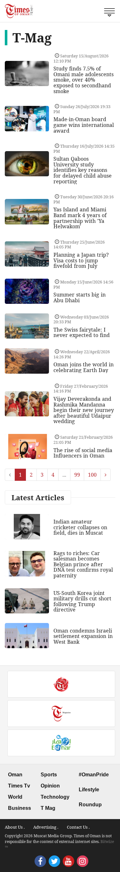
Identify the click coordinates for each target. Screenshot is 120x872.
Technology (55, 797)
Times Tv (19, 785)
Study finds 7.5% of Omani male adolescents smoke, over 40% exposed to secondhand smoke (83, 79)
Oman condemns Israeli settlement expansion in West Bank (83, 636)
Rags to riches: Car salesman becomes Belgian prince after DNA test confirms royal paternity (83, 564)
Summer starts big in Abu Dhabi (79, 297)
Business (19, 808)
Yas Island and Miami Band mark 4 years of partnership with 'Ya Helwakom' (80, 218)
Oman (15, 774)
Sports (49, 774)
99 (77, 474)
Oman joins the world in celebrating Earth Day (83, 367)
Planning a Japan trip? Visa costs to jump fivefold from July (81, 260)
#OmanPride (94, 774)
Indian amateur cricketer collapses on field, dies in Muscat (80, 527)
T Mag (48, 808)
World (15, 797)
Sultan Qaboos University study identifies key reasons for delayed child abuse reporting (82, 170)
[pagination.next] (105, 475)
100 (92, 474)
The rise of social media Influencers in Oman (82, 453)
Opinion (50, 785)
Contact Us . (78, 827)
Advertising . (45, 827)
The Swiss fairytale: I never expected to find (81, 332)
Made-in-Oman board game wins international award (83, 125)
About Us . (15, 827)
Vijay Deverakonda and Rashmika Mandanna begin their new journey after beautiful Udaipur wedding (83, 410)
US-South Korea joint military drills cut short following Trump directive (82, 601)
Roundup (90, 804)
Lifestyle (89, 789)
